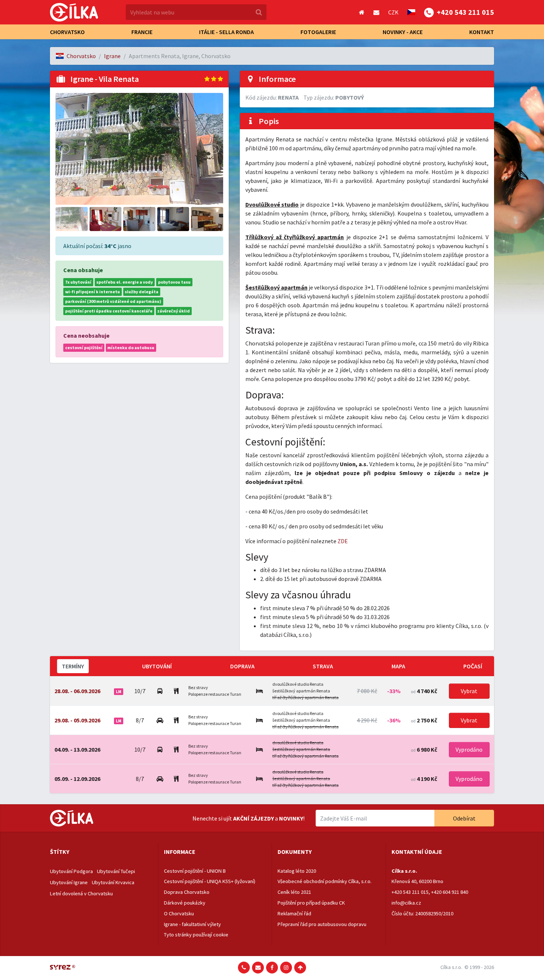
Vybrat (469, 691)
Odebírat (464, 818)
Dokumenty (295, 851)
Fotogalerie (318, 32)
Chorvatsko (67, 32)
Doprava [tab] (242, 666)
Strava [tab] (323, 666)
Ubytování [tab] (157, 666)
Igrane (112, 56)
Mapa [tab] (398, 666)
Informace (179, 851)
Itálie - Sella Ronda (226, 32)
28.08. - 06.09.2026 (77, 691)
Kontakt (481, 32)
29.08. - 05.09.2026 (77, 720)
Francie (141, 32)
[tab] (101, 852)
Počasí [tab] (472, 666)
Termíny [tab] (73, 666)
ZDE (343, 541)
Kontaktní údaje (417, 851)
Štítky (59, 851)
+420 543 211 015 (410, 892)
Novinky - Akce (403, 32)
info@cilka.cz (406, 902)
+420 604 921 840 (449, 892)
